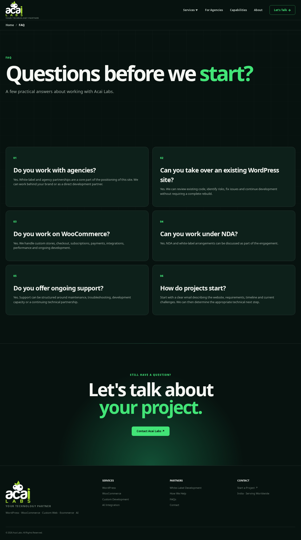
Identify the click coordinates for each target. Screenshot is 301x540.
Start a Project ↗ (247, 487)
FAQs (173, 499)
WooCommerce (111, 493)
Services (189, 10)
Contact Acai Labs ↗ (151, 431)
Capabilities (238, 10)
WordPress (109, 487)
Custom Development (115, 499)
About (258, 10)
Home (10, 25)
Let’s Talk (280, 10)
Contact (174, 505)
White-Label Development (186, 487)
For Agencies (214, 10)
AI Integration (111, 505)
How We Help (178, 493)
